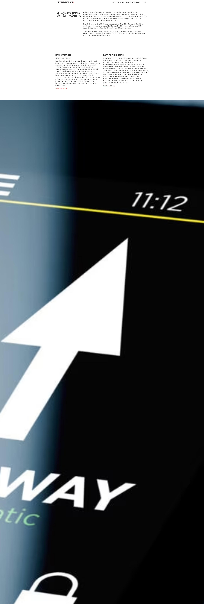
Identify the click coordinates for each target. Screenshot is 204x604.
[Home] (66, 2)
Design (122, 2)
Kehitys (128, 2)
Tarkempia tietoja (61, 88)
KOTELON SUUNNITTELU (113, 55)
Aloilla (144, 2)
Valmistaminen (136, 2)
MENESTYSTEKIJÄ (63, 55)
